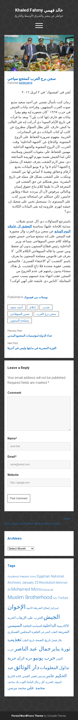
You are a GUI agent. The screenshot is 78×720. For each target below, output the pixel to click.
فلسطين (41, 676)
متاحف (11, 682)
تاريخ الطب (28, 640)
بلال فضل (56, 640)
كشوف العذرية (53, 682)
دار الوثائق (26, 667)
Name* (12, 438)
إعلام (33, 307)
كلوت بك (21, 682)
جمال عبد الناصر (32, 649)
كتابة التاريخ (14, 676)
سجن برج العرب (46, 314)
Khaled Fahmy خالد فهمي (39, 10)
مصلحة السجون (19, 320)
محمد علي (36, 687)
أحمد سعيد (16, 307)
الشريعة (63, 632)
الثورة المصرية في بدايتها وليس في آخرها (31, 348)
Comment (14, 392)
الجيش (51, 616)
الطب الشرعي (49, 632)
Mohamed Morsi (26, 589)
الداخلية (49, 625)
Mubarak (47, 589)
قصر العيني (29, 676)
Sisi (55, 598)
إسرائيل (54, 608)
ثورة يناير (60, 649)
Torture (63, 598)
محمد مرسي (16, 688)
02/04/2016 (25, 83)
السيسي (14, 625)
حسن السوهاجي (20, 314)
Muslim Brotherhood (29, 597)
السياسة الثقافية (32, 626)
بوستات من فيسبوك (36, 297)
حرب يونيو (44, 658)
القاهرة (36, 632)
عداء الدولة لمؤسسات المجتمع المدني (29, 335)
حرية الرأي (24, 658)
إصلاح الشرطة (41, 608)
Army (33, 576)
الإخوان (16, 606)
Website (13, 474)
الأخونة (29, 608)
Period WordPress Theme (27, 715)
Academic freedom (18, 576)
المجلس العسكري (19, 632)
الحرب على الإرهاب (29, 618)
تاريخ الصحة (43, 640)
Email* (12, 456)
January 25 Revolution (38, 582)
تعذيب (46, 307)
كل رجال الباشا (36, 682)
